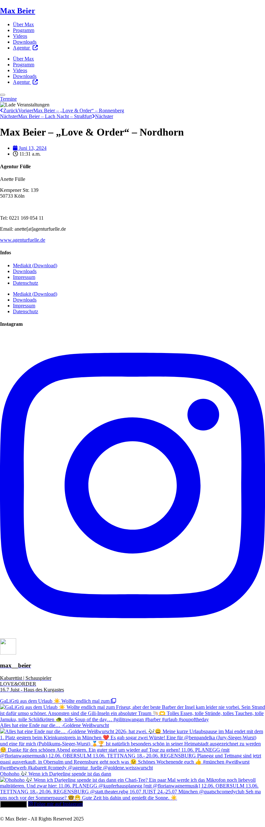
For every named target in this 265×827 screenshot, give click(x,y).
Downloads (25, 42)
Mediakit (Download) (35, 265)
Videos (20, 36)
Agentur (22, 47)
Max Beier (17, 10)
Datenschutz (25, 283)
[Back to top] (2, 95)
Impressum (24, 277)
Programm (23, 30)
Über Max (23, 24)
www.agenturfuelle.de (22, 240)
